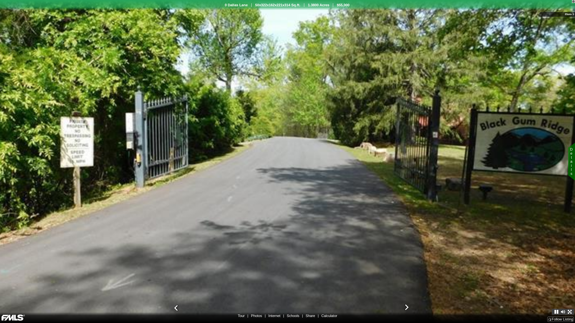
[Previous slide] (176, 307)
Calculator (329, 316)
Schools (293, 316)
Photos (256, 316)
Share (310, 316)
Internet (274, 316)
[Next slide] (406, 307)
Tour (241, 316)
